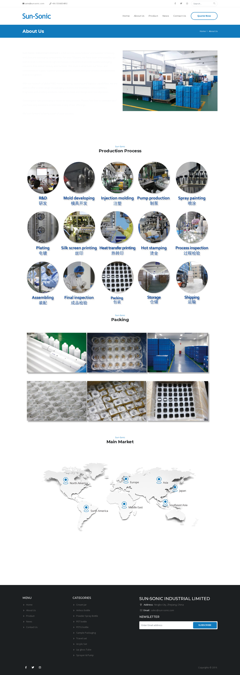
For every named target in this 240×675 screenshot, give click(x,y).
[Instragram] (187, 3)
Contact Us (179, 16)
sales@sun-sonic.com (163, 610)
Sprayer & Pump (85, 655)
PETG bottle (82, 627)
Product (153, 16)
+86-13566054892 (59, 3)
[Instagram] (40, 667)
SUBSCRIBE (204, 625)
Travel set (81, 638)
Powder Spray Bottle (87, 615)
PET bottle (81, 621)
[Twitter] (181, 3)
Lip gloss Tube (83, 649)
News (165, 16)
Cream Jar (81, 604)
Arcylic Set (81, 644)
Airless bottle (83, 610)
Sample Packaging (86, 632)
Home (126, 16)
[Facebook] (175, 3)
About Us (139, 16)
